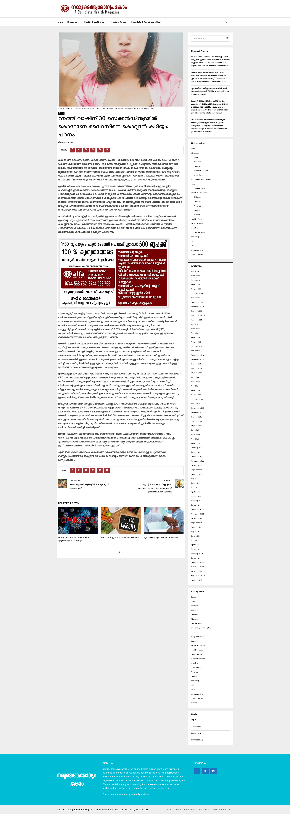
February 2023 (197, 448)
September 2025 (198, 315)
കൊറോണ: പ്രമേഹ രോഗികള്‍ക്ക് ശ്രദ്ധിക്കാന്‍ (120, 538)
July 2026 (195, 271)
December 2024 (197, 355)
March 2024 (196, 395)
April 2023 (195, 443)
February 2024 (197, 399)
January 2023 (196, 452)
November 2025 (197, 307)
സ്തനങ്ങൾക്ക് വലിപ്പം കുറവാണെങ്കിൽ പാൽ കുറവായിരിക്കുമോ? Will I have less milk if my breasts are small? (210, 91)
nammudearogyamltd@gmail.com (132, 795)
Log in (193, 720)
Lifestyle (194, 228)
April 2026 (195, 285)
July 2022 (195, 479)
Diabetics (197, 166)
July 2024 (195, 377)
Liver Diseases (200, 175)
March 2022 (196, 496)
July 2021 (195, 532)
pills (192, 241)
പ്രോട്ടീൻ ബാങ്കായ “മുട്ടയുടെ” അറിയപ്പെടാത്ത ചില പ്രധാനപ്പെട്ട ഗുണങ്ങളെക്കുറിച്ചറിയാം (155, 488)
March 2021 (195, 549)
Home (60, 22)
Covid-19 (61, 113)
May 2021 (195, 540)
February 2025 (197, 346)
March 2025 (196, 342)
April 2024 (195, 391)
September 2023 (197, 421)
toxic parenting (197, 250)
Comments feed (197, 733)
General (197, 202)
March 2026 (196, 289)
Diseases (72, 22)
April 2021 (195, 545)
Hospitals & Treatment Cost (146, 22)
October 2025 (196, 311)
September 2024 (198, 368)
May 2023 (195, 439)
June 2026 (195, 276)
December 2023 (197, 408)
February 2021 (197, 554)
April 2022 (195, 492)
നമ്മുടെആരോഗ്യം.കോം (76, 780)
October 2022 (196, 465)
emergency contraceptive (201, 179)
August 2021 (196, 527)
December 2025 (197, 302)
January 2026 (197, 298)
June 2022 (195, 483)
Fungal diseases (198, 188)
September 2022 (198, 470)
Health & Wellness (94, 22)
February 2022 (197, 501)
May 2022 (195, 488)
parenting (195, 237)
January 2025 (197, 351)
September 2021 (197, 523)
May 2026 (195, 280)
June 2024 (195, 382)
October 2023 (196, 417)
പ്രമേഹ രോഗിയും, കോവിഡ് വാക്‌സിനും (161, 538)
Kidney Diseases (201, 171)
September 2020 (198, 576)
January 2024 (197, 404)
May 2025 (195, 333)
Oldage (197, 210)
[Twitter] (205, 771)
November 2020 (197, 567)
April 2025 (195, 338)
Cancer (197, 157)
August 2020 (196, 580)
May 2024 (195, 386)
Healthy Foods (118, 22)
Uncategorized (197, 255)
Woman (197, 215)
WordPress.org (197, 740)
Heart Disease (197, 224)
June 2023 (195, 435)
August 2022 (196, 474)
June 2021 (195, 536)
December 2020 (197, 563)
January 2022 (197, 505)
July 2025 (195, 324)
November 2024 (197, 360)
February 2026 (197, 293)
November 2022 (197, 461)
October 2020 (196, 571)
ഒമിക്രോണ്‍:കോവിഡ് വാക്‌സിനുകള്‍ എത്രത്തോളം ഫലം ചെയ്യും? (73, 539)
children (194, 149)
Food (193, 184)
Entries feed (196, 726)
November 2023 (197, 413)
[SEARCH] (227, 39)
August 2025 (196, 320)
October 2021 (196, 518)
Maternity (197, 206)
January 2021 (196, 558)
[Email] (213, 771)
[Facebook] (197, 771)
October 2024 (196, 364)
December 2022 (197, 457)
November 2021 (197, 514)
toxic (193, 246)
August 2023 (196, 426)
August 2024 (196, 373)
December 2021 (197, 510)
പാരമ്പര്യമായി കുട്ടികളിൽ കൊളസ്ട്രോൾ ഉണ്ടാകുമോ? (89, 486)
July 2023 (195, 430)
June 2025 (195, 329)
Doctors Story (199, 232)
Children (197, 197)
